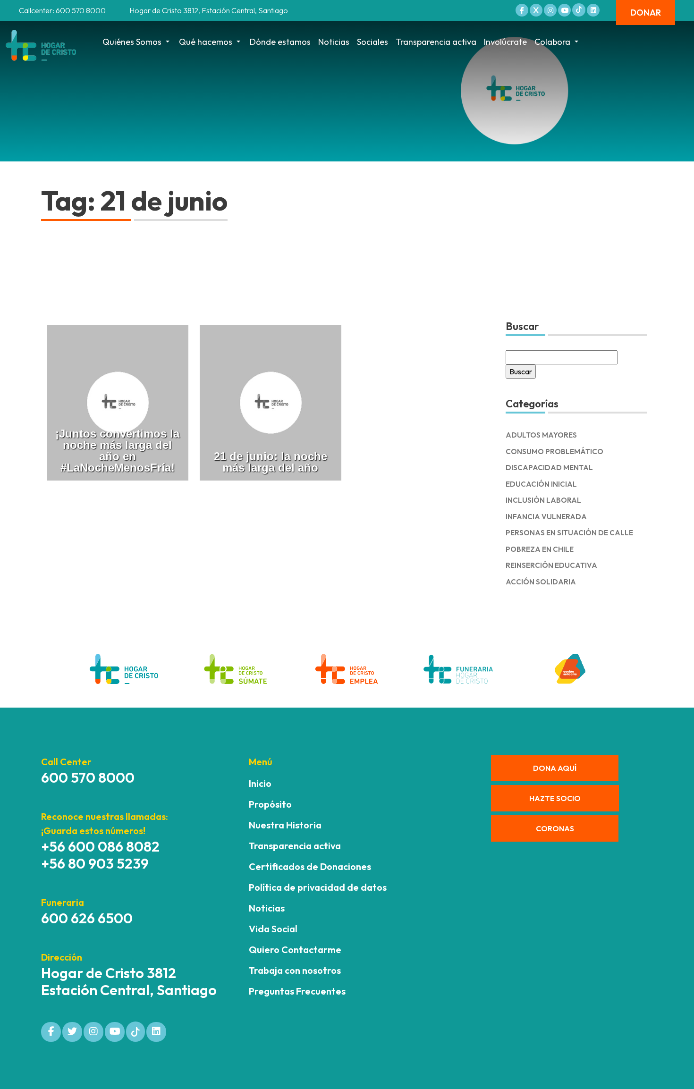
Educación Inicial (541, 484)
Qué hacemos (205, 41)
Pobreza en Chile (540, 549)
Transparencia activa (436, 41)
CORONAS (555, 828)
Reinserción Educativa (551, 565)
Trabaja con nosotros (295, 970)
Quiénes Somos (131, 41)
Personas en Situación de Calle (569, 532)
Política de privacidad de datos (318, 887)
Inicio (260, 783)
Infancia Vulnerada (546, 516)
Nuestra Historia (285, 825)
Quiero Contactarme (295, 949)
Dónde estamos (280, 41)
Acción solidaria (541, 581)
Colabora (552, 41)
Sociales (372, 41)
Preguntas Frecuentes (297, 991)
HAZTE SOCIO (555, 798)
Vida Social (273, 929)
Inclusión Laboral (543, 500)
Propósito (270, 804)
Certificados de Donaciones (310, 866)
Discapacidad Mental (549, 467)
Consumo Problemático (554, 451)
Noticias (333, 41)
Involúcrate (505, 41)
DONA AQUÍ (554, 768)
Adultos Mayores (541, 435)
